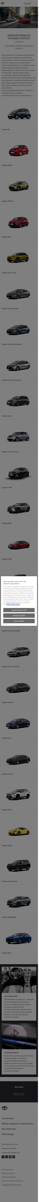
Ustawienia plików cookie (19, 610)
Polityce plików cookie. (13, 604)
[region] (19, 601)
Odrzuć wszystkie (19, 621)
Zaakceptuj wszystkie (19, 615)
